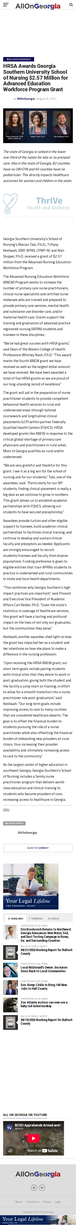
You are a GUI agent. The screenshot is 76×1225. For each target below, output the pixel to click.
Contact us (32, 1202)
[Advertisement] (38, 1071)
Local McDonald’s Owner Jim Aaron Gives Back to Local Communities (44, 969)
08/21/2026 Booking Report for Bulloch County (46, 951)
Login (58, 1202)
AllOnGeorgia (26, 98)
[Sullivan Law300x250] (30, 908)
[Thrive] (38, 216)
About (19, 1202)
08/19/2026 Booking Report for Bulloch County (46, 1021)
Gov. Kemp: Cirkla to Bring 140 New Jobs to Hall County (44, 986)
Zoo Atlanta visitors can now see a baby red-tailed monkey (44, 1004)
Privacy (47, 1202)
